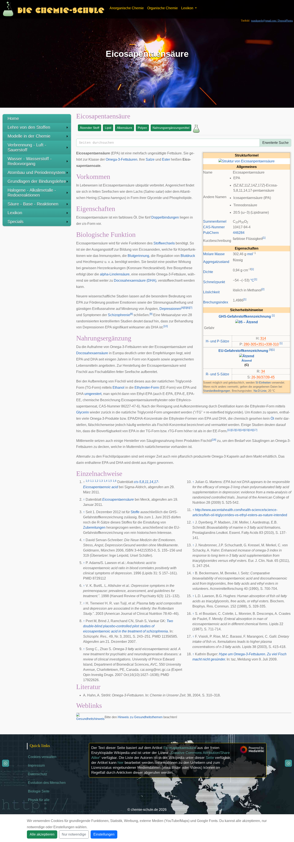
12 (233, 430)
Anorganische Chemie (127, 8)
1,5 (110, 480)
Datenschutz (37, 774)
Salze (150, 159)
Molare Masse (214, 254)
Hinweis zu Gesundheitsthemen (140, 717)
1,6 (114, 480)
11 (229, 430)
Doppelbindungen (165, 217)
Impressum (36, 765)
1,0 (87, 480)
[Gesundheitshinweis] (90, 717)
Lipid (108, 127)
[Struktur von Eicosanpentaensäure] (246, 161)
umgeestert (92, 394)
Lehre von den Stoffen (29, 127)
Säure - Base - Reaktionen (33, 204)
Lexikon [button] (187, 8)
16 (251, 430)
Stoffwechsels (164, 243)
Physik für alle (39, 800)
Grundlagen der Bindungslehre (37, 181)
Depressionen (170, 309)
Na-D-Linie (260, 390)
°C (252, 280)
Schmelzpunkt (214, 282)
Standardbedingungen (216, 390)
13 (238, 430)
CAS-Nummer (214, 227)
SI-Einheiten (263, 382)
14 (242, 430)
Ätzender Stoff (89, 127)
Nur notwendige (74, 834)
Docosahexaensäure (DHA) (135, 280)
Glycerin (82, 412)
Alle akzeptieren (42, 834)
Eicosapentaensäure (118, 499)
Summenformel (214, 221)
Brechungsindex (215, 302)
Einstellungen (104, 834)
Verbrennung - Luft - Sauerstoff (27, 147)
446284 (238, 233)
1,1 (92, 480)
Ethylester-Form (147, 387)
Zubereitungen (94, 527)
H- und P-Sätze (217, 341)
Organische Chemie (162, 8)
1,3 (101, 480)
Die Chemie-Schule (60, 9)
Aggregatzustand (216, 262)
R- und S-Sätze (217, 374)
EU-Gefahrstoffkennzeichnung (243, 351)
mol (250, 254)
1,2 (96, 480)
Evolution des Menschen (47, 783)
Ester (166, 159)
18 (214, 439)
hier (121, 763)
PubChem (211, 233)
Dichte (208, 272)
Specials (15, 221)
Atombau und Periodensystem (36, 172)
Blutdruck (188, 256)
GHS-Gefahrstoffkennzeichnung (245, 316)
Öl (272, 418)
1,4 (105, 480)
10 (165, 326)
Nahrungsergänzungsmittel (171, 127)
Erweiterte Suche (275, 142)
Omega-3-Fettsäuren (121, 159)
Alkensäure (124, 127)
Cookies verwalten (42, 757)
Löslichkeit (211, 292)
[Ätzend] (246, 356)
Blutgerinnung (138, 256)
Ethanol (118, 387)
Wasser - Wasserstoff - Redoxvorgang (30, 161)
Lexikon (15, 212)
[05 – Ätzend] (246, 322)
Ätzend (246, 360)
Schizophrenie (119, 315)
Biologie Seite (39, 791)
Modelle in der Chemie (29, 136)
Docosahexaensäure (92, 353)
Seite (210, 758)
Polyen (142, 127)
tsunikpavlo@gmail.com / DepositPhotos (272, 20)
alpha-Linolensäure (115, 274)
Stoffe (135, 512)
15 (246, 430)
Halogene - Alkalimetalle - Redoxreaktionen (32, 192)
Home (13, 118)
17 (255, 430)
